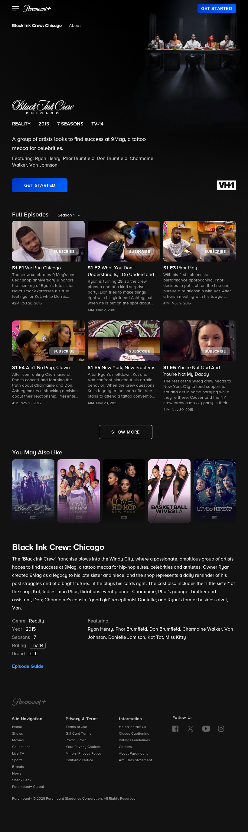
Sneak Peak (21, 780)
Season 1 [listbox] (66, 215)
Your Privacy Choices (83, 747)
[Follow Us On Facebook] (175, 729)
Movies (18, 740)
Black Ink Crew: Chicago (37, 26)
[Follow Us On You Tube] (206, 729)
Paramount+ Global (28, 787)
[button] (16, 9)
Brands (18, 767)
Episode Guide (28, 666)
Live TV (18, 754)
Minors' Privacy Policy (83, 754)
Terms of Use (76, 727)
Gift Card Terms (78, 734)
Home (17, 727)
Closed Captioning (134, 734)
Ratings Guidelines (134, 740)
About (75, 26)
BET (32, 654)
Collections (21, 747)
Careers (125, 747)
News (16, 773)
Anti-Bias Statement (135, 760)
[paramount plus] (37, 8)
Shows (17, 734)
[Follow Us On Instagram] (221, 729)
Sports (17, 760)
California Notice (79, 760)
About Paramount (133, 754)
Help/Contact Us (132, 727)
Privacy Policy (77, 740)
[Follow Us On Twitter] (190, 728)
